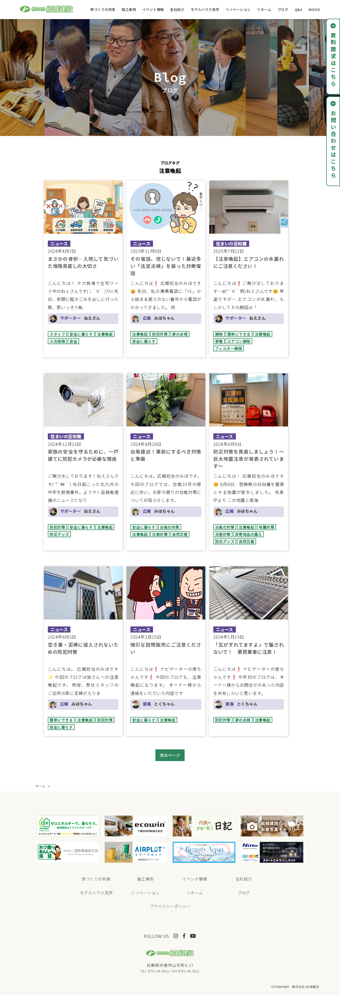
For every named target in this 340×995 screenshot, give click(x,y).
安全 (73, 341)
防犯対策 (160, 334)
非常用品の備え (248, 534)
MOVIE (314, 9)
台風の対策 (169, 527)
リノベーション (238, 9)
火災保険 (57, 341)
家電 (219, 341)
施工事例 (129, 9)
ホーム (40, 786)
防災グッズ (59, 534)
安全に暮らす (81, 334)
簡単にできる (238, 334)
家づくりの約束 (103, 9)
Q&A (299, 9)
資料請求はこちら (333, 60)
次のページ (170, 755)
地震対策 (266, 527)
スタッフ (57, 334)
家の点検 (180, 334)
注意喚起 (105, 334)
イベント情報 (153, 9)
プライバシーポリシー (170, 906)
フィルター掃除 (228, 348)
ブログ (283, 9)
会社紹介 (177, 9)
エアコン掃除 (238, 341)
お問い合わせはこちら (333, 144)
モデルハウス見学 (205, 9)
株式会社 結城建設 (306, 987)
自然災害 (180, 534)
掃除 (219, 334)
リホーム (264, 9)
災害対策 (160, 534)
